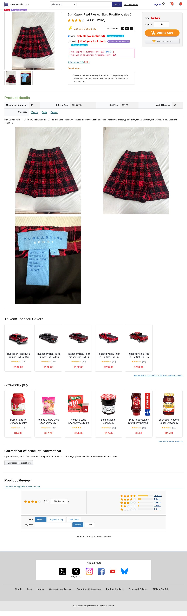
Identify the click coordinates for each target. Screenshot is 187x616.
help (29, 589)
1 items (157, 506)
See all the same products (171, 441)
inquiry (40, 589)
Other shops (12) (79, 62)
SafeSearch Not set (131, 4)
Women (34, 112)
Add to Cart (164, 32)
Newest (40, 519)
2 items (157, 502)
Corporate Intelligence (60, 589)
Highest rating (56, 519)
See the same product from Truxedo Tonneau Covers (158, 375)
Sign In (157, 4)
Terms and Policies (138, 589)
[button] (181, 4)
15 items (158, 496)
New (96, 36)
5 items (157, 499)
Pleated (54, 112)
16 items (59, 501)
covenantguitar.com (20, 4)
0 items (157, 509)
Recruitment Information (89, 589)
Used (99, 43)
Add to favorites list (164, 41)
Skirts (44, 112)
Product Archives (114, 589)
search (117, 4)
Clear (89, 524)
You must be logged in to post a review (22, 486)
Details (109, 52)
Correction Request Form (19, 463)
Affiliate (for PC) (161, 589)
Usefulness (74, 519)
